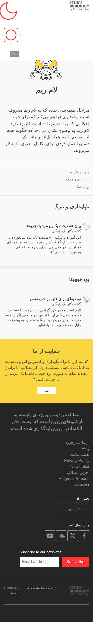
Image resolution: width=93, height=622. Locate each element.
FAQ (85, 448)
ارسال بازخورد (77, 442)
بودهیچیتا (83, 187)
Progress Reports (74, 478)
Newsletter (79, 466)
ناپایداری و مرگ (77, 179)
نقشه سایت (79, 454)
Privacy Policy (76, 460)
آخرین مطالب (78, 472)
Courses (81, 484)
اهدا (47, 390)
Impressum (12, 593)
